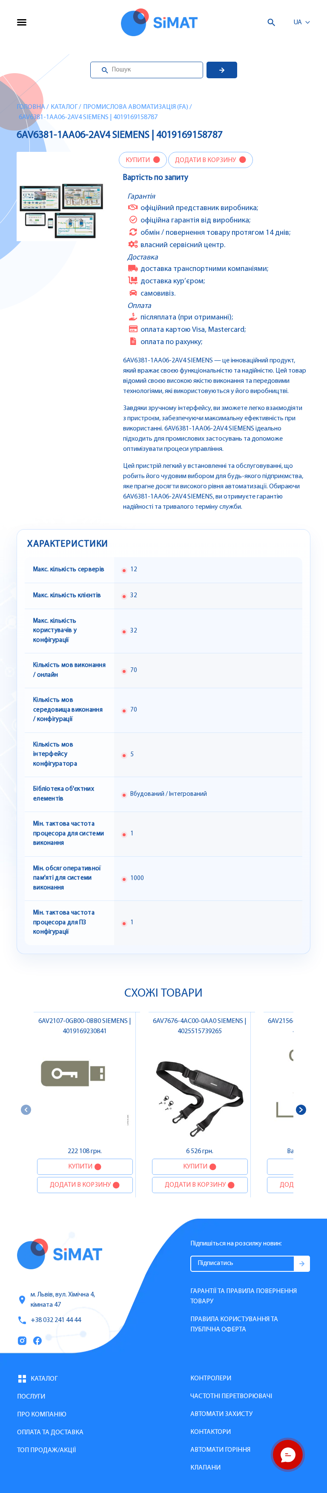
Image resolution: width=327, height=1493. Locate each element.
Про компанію (41, 1414)
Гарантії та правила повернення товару (243, 1296)
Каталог (64, 107)
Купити (138, 160)
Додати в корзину (206, 160)
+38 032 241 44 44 (56, 1320)
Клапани (205, 1468)
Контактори (210, 1432)
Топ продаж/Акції (46, 1450)
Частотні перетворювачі (231, 1396)
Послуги (31, 1396)
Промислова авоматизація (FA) (135, 107)
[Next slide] (301, 1110)
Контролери (210, 1378)
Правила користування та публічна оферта (234, 1324)
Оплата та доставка (50, 1432)
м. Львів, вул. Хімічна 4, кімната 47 (63, 1299)
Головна (31, 107)
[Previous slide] (26, 1110)
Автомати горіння (220, 1450)
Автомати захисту (221, 1414)
